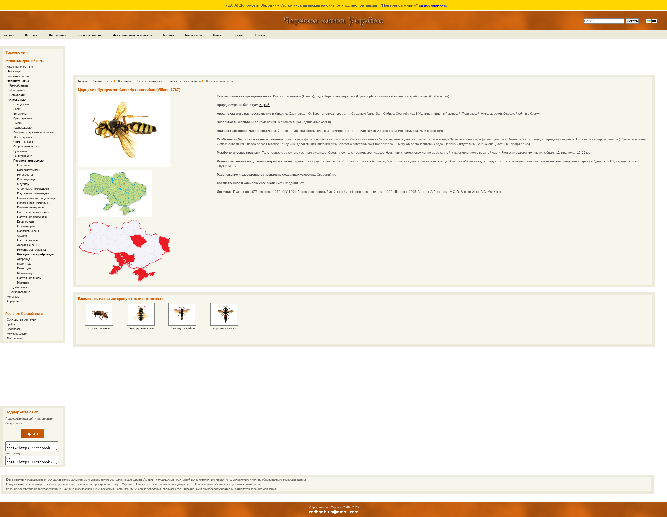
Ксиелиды (23, 165)
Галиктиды (24, 268)
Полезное (260, 34)
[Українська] (649, 21)
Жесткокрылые (23, 137)
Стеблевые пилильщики (33, 188)
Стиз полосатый (99, 328)
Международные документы (132, 34)
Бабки (17, 108)
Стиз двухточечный (141, 328)
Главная (8, 34)
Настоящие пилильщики (33, 212)
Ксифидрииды (26, 179)
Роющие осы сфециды (32, 249)
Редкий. (264, 105)
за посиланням (432, 5)
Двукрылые (20, 287)
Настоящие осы (27, 240)
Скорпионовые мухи (26, 146)
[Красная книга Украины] (32, 436)
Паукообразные (19, 291)
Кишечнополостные (20, 66)
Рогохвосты (25, 174)
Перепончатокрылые (28, 160)
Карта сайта (193, 34)
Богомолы (20, 113)
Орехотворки (26, 226)
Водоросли (14, 328)
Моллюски (13, 296)
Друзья (238, 34)
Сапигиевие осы (28, 230)
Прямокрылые (22, 118)
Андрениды (24, 259)
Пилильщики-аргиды (30, 207)
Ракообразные (18, 85)
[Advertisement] (33, 374)
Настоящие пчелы (29, 277)
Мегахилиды (25, 273)
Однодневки (21, 104)
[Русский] (654, 21)
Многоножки (17, 90)
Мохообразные (17, 333)
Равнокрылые (22, 127)
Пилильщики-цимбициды (33, 202)
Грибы (11, 324)
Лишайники (14, 338)
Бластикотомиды (28, 169)
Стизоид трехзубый (182, 328)
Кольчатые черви (18, 76)
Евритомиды (25, 221)
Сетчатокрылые (23, 141)
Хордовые (13, 301)
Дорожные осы (27, 245)
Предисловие (58, 34)
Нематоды (14, 71)
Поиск (217, 34)
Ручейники (20, 151)
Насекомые (17, 99)
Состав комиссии (90, 34)
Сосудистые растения (21, 319)
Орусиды (23, 184)
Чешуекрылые (22, 155)
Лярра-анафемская (224, 328)
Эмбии (17, 123)
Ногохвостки (17, 94)
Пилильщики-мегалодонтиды (36, 198)
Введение (31, 34)
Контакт (168, 34)
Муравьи (23, 282)
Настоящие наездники (32, 216)
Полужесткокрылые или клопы (33, 132)
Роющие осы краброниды (35, 254)
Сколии (22, 235)
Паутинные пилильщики (33, 193)
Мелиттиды (24, 263)
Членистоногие (18, 80)
